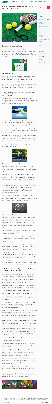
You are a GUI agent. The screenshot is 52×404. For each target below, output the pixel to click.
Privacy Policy (47, 402)
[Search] (48, 7)
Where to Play (15, 1)
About (45, 1)
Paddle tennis (5, 274)
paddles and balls (22, 87)
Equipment (31, 1)
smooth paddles (16, 230)
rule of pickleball (9, 260)
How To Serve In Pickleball (44, 19)
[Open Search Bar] (49, 2)
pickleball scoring (9, 354)
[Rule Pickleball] (5, 2)
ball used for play (7, 236)
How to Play (24, 1)
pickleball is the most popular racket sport (20, 92)
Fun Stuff (41, 56)
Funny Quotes (38, 1)
